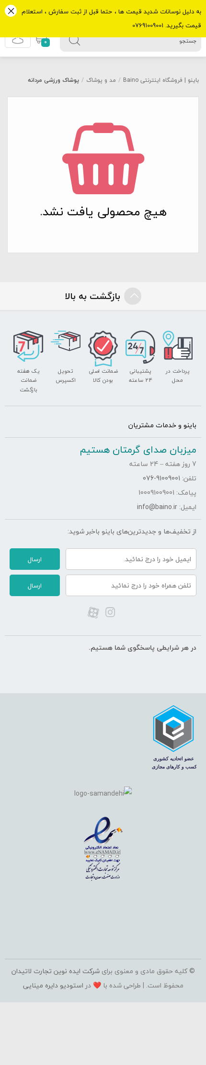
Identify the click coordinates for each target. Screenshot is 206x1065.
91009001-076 (161, 478)
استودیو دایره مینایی (53, 985)
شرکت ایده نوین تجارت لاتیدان (55, 971)
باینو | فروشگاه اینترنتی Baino (161, 80)
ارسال (35, 559)
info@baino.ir (157, 507)
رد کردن (11, 12)
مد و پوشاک (101, 80)
